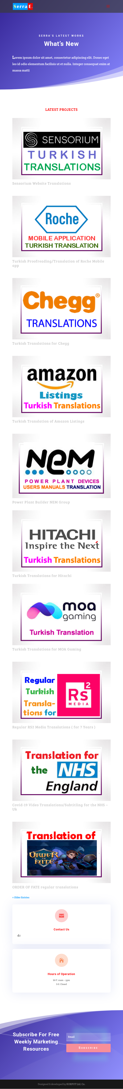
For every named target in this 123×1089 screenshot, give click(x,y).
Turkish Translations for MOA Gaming (46, 648)
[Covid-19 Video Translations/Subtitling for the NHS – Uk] (61, 770)
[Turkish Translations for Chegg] (61, 308)
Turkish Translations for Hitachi (42, 575)
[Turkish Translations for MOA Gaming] (61, 614)
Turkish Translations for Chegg (40, 343)
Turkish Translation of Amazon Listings (48, 421)
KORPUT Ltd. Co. (75, 1084)
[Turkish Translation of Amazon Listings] (61, 386)
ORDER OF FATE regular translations (45, 886)
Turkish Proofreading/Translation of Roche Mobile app (58, 263)
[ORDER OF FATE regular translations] (61, 852)
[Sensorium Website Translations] (61, 148)
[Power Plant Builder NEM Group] (61, 466)
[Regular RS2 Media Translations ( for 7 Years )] (61, 692)
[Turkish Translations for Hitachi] (61, 541)
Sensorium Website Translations (41, 183)
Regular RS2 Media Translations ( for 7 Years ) (54, 726)
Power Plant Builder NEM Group (41, 501)
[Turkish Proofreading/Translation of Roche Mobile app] (61, 226)
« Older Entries (20, 897)
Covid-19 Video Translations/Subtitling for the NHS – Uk (60, 807)
